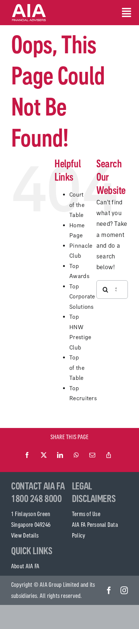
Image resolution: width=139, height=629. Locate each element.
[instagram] (124, 590)
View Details (25, 535)
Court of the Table (77, 204)
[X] (43, 455)
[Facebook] (27, 455)
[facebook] (109, 590)
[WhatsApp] (76, 455)
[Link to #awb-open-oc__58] (125, 13)
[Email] (92, 455)
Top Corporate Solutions (82, 296)
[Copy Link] (108, 455)
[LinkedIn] (60, 455)
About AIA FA (25, 566)
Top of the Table (77, 367)
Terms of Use (86, 514)
